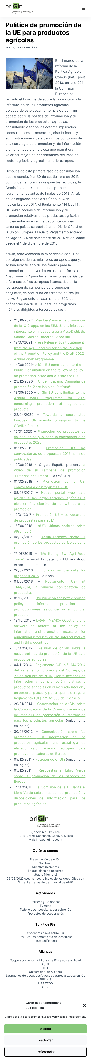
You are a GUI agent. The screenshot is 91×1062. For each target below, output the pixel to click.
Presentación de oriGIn (45, 859)
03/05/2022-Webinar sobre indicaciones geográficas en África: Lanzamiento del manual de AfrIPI (45, 880)
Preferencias (45, 1052)
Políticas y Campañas (21, 47)
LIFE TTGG (45, 983)
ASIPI (45, 964)
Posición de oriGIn (50, 759)
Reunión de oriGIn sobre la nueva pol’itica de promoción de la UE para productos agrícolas (49, 653)
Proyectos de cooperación (45, 913)
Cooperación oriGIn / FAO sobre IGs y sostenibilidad (45, 960)
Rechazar (45, 1040)
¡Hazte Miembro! (45, 874)
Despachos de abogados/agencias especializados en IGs (45, 975)
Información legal (45, 940)
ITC (45, 968)
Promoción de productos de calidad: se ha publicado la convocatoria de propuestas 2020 (49, 437)
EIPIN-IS (45, 979)
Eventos (45, 905)
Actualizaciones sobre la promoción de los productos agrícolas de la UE (49, 542)
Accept (45, 1029)
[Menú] (83, 8)
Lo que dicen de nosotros (45, 870)
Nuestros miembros (45, 867)
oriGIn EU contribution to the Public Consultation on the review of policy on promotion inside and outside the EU (48, 370)
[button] (84, 1005)
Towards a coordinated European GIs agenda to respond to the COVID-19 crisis (49, 420)
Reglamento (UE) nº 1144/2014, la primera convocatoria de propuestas (49, 587)
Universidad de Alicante (45, 972)
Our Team (45, 863)
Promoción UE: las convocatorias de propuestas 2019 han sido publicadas (49, 453)
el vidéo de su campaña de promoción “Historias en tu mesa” (49, 470)
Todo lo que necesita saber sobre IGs (45, 909)
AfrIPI (45, 987)
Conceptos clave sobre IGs (45, 933)
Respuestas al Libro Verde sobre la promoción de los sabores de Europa (49, 776)
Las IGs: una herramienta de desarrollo (45, 937)
